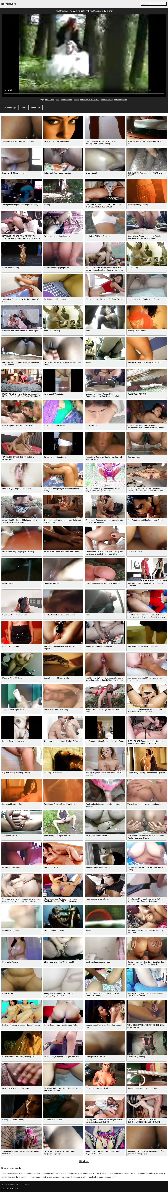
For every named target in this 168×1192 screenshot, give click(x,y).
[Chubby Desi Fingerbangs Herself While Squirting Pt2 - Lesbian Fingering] (147, 222)
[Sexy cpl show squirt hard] (21, 695)
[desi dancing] (147, 254)
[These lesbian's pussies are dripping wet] (147, 790)
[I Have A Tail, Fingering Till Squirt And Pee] (63, 1043)
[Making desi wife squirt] (105, 1043)
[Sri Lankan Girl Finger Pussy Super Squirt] (147, 348)
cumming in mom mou (89, 100)
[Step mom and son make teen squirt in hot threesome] (147, 569)
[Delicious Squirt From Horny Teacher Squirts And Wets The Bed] (63, 1074)
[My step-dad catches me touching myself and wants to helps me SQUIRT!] (105, 1106)
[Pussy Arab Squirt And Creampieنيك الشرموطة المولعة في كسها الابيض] (63, 979)
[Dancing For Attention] (63, 759)
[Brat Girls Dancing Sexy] (63, 916)
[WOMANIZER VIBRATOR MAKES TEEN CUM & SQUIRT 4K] (147, 1011)
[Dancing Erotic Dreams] (147, 317)
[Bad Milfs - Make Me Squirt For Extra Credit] (105, 285)
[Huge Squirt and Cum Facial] (105, 885)
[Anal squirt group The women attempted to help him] (105, 759)
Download (35, 107)
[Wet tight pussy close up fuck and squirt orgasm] (63, 632)
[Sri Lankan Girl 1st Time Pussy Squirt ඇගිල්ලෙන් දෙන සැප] (63, 1137)
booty (76, 100)
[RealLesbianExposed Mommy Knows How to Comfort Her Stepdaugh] (105, 506)
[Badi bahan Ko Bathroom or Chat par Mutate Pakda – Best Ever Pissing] (147, 822)
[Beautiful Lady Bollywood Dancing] (63, 127)
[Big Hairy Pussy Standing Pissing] (21, 759)
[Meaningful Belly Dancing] (147, 190)
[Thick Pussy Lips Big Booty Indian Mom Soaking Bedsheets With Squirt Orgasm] (63, 885)
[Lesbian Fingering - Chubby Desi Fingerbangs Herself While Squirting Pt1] (105, 380)
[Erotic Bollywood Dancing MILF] (63, 664)
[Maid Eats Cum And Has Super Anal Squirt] (147, 506)
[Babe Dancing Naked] (21, 916)
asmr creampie (120, 100)
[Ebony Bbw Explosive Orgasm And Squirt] (63, 948)
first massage (66, 100)
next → (84, 1161)
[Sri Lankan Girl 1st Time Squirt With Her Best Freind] (63, 348)
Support (15, 1188)
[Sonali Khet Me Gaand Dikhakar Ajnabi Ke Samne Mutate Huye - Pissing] (21, 506)
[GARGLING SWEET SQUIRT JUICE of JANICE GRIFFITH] (21, 443)
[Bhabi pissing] (21, 979)
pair (57, 100)
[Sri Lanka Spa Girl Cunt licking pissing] (21, 127)
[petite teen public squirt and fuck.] (63, 822)
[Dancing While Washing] (21, 664)
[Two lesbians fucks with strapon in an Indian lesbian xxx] (21, 1137)
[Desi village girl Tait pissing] (63, 285)
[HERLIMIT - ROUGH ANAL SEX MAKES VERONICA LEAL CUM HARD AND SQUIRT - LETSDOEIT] (21, 222)
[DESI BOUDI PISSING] (147, 380)
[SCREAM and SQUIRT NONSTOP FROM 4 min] (147, 127)
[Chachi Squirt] (105, 159)
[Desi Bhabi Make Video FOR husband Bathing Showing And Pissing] (105, 127)
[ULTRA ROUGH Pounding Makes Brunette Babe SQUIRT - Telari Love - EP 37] (147, 727)
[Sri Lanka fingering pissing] (63, 443)
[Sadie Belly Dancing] (21, 254)
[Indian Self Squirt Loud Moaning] (63, 159)
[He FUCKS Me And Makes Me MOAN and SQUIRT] (147, 159)
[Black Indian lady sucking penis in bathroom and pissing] (105, 790)
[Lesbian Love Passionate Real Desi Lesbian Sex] (105, 1011)
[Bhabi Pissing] (21, 569)
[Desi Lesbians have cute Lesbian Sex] (63, 601)
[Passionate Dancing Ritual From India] (63, 790)
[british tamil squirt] (147, 538)
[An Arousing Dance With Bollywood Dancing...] (63, 538)
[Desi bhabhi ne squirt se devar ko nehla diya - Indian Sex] (147, 916)
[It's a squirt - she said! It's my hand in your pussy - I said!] (147, 664)
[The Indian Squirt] (21, 822)
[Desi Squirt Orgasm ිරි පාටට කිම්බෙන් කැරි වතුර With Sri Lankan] (147, 979)
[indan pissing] (105, 411)
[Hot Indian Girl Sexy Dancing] (105, 222)
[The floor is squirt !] (63, 853)
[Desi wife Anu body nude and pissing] (147, 632)
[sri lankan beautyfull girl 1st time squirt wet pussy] (63, 475)
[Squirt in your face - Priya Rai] (105, 1074)
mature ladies (107, 100)
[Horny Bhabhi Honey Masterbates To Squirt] (63, 1011)
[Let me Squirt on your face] (21, 727)
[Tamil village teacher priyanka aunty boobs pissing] (147, 853)
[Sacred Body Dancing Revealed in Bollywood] (147, 759)
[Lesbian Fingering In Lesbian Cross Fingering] (21, 1011)
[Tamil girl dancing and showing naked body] (21, 190)
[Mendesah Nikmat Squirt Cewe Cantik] (147, 285)
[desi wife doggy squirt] (21, 853)
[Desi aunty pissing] (147, 443)
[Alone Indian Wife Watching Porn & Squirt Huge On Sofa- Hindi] (105, 1137)
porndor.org (8, 3)
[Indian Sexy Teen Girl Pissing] (63, 695)
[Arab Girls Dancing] (63, 317)
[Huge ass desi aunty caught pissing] (147, 1074)
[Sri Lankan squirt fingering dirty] (63, 222)
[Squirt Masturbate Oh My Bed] (21, 601)
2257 (3, 1188)
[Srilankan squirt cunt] (63, 569)
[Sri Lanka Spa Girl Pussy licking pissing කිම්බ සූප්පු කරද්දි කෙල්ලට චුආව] (147, 1137)
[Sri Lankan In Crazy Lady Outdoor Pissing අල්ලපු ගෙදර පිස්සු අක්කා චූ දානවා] (105, 475)
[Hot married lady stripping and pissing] (21, 538)
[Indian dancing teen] (21, 632)
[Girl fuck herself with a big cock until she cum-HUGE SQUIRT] (63, 506)
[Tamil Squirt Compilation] (63, 380)
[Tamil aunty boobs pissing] (63, 411)
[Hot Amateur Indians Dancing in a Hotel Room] (105, 727)
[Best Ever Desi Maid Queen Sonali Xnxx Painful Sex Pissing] (105, 979)
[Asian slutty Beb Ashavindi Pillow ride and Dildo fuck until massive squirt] (147, 695)
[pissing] (63, 190)
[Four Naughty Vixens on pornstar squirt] (21, 411)
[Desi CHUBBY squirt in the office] (21, 1074)
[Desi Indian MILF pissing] (63, 1106)
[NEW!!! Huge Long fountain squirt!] (21, 475)
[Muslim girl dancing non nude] (105, 948)
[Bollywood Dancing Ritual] (21, 790)
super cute (49, 100)
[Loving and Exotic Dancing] (21, 1106)
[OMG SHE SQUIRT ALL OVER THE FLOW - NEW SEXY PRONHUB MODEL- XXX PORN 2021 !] (105, 190)
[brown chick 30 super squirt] (21, 159)
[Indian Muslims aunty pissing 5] (105, 853)
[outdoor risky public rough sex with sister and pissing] (105, 695)
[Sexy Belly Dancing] (21, 948)
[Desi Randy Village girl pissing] (63, 254)
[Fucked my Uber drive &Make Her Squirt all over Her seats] (105, 443)
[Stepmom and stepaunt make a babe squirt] (21, 317)
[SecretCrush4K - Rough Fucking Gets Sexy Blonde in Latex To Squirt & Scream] (147, 885)
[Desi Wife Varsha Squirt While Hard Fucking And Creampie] (21, 348)
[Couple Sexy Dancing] (147, 1043)
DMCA (8, 1188)
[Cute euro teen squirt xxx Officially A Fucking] (63, 727)
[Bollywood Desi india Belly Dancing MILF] (21, 1043)
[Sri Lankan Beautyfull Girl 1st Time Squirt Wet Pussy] (21, 285)
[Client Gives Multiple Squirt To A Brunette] (105, 569)
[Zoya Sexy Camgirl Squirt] (105, 822)
